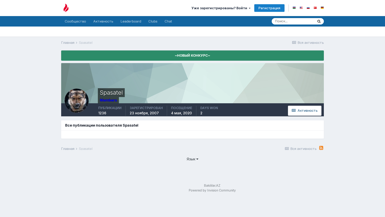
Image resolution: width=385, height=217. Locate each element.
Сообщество (75, 21)
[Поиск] (319, 21)
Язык (191, 159)
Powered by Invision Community (212, 190)
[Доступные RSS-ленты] (321, 148)
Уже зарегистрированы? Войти (220, 8)
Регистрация (269, 8)
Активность (103, 21)
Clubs (152, 21)
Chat (168, 21)
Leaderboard (131, 21)
